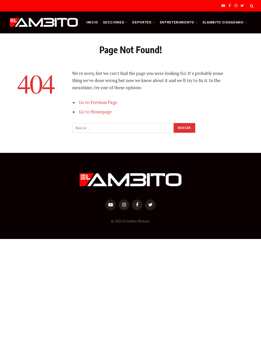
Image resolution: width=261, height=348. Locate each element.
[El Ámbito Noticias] (44, 22)
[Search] (251, 5)
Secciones (113, 22)
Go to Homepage (95, 112)
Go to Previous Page (98, 102)
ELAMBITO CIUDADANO (223, 22)
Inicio (92, 22)
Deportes (141, 22)
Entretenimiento (177, 22)
